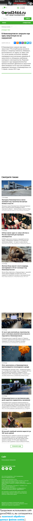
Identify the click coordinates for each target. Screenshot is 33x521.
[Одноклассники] (17, 43)
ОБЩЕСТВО (6, 30)
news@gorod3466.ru (21, 488)
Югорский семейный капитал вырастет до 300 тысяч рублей (16, 432)
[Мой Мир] (20, 43)
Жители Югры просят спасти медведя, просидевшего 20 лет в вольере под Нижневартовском (15, 268)
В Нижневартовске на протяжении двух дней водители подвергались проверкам (16, 399)
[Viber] (22, 43)
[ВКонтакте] (15, 43)
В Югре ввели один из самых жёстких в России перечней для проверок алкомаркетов (15, 234)
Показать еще (16, 446)
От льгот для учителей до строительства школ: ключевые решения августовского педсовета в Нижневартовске (16, 334)
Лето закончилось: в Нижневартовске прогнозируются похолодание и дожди (15, 366)
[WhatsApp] (25, 43)
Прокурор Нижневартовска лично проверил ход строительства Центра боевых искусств (14, 201)
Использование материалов (9, 460)
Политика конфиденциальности (8, 477)
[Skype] (28, 43)
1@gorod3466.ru (20, 489)
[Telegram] (30, 43)
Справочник (27, 22)
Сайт (4, 457)
